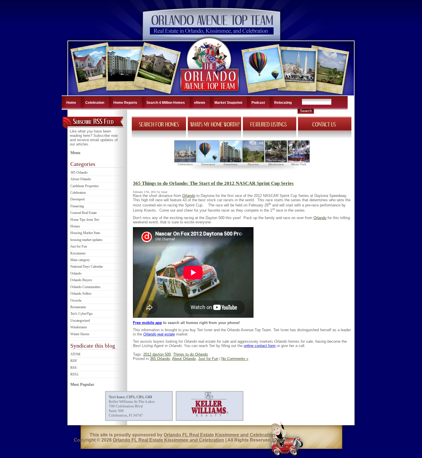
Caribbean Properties (84, 186)
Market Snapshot (228, 103)
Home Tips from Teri (84, 220)
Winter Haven (79, 334)
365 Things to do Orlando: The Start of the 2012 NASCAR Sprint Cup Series (213, 183)
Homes (75, 226)
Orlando (76, 273)
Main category (80, 260)
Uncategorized (80, 321)
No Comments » (234, 359)
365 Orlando (79, 172)
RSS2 (74, 374)
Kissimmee (78, 253)
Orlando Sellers (81, 294)
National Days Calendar (86, 267)
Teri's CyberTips (81, 314)
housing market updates (86, 240)
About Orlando (80, 179)
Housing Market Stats (85, 233)
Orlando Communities (85, 287)
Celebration (94, 103)
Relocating (283, 103)
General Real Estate (83, 213)
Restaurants (78, 307)
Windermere (78, 327)
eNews (199, 103)
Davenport (77, 199)
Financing (77, 206)
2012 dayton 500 (157, 354)
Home (71, 103)
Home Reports (125, 103)
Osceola (75, 300)
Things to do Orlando (190, 354)
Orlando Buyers (81, 280)
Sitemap (282, 440)
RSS (73, 368)
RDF (73, 361)
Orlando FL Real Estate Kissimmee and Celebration (219, 434)
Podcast (258, 103)
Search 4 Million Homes (165, 103)
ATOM (75, 354)
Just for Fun (78, 246)
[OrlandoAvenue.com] (210, 94)
